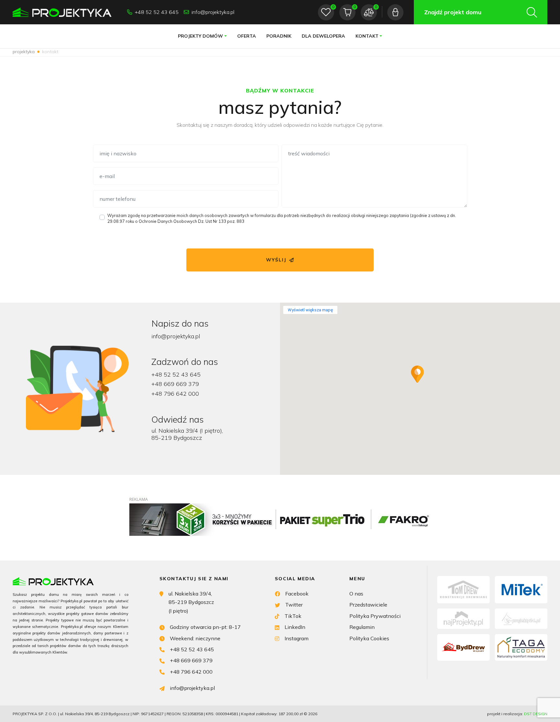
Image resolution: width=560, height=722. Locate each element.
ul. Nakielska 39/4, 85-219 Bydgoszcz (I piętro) (191, 602)
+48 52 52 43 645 (157, 12)
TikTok (293, 616)
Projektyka (24, 51)
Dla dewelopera (323, 36)
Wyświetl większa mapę (310, 309)
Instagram (297, 638)
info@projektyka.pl (213, 12)
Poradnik (278, 36)
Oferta (246, 36)
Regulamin (362, 627)
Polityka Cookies (369, 638)
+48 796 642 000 (175, 393)
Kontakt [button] (367, 36)
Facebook (297, 593)
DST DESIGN (535, 713)
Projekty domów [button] (200, 36)
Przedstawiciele (368, 604)
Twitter (294, 604)
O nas (356, 593)
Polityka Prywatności (375, 616)
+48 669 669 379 (175, 384)
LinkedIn (295, 627)
